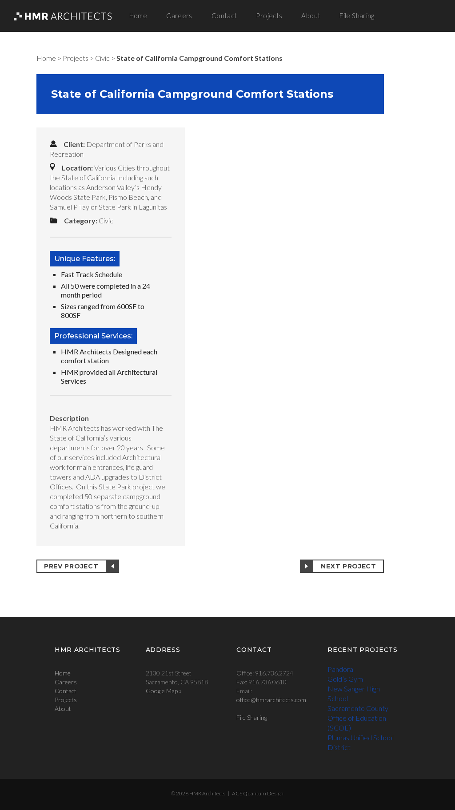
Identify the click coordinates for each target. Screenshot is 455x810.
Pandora (340, 669)
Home (138, 16)
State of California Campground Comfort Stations (199, 58)
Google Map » (164, 691)
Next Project (348, 566)
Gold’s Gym (345, 679)
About (310, 16)
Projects (269, 16)
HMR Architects (207, 793)
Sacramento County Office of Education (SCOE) (357, 718)
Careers (179, 16)
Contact (224, 16)
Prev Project (71, 566)
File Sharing (357, 16)
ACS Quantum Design (257, 793)
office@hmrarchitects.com (271, 699)
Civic (102, 58)
